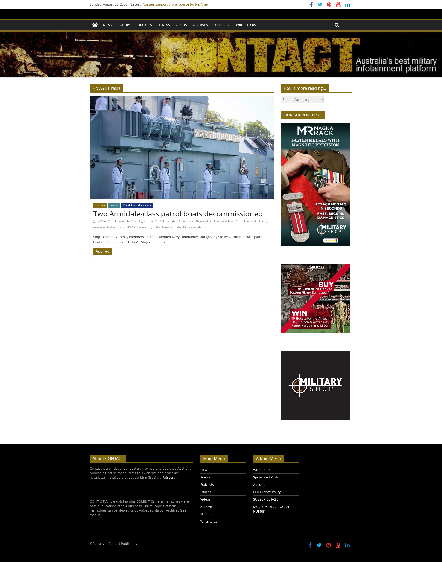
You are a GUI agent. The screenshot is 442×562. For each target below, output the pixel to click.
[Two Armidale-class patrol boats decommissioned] (182, 99)
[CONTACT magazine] (95, 25)
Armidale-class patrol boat (217, 221)
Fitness (163, 25)
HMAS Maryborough (187, 227)
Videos (181, 25)
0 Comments (184, 221)
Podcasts (143, 25)
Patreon (168, 477)
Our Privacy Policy (267, 492)
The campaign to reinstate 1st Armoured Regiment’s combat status (194, 4)
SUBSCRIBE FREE (266, 499)
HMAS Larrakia (163, 227)
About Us (260, 484)
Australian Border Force (251, 221)
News (113, 205)
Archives (200, 25)
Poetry (124, 25)
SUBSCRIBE (221, 25)
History (100, 205)
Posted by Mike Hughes (133, 221)
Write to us (246, 25)
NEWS (107, 25)
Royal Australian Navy (137, 205)
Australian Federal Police (109, 227)
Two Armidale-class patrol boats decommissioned (178, 213)
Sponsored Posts (266, 477)
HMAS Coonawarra (139, 227)
